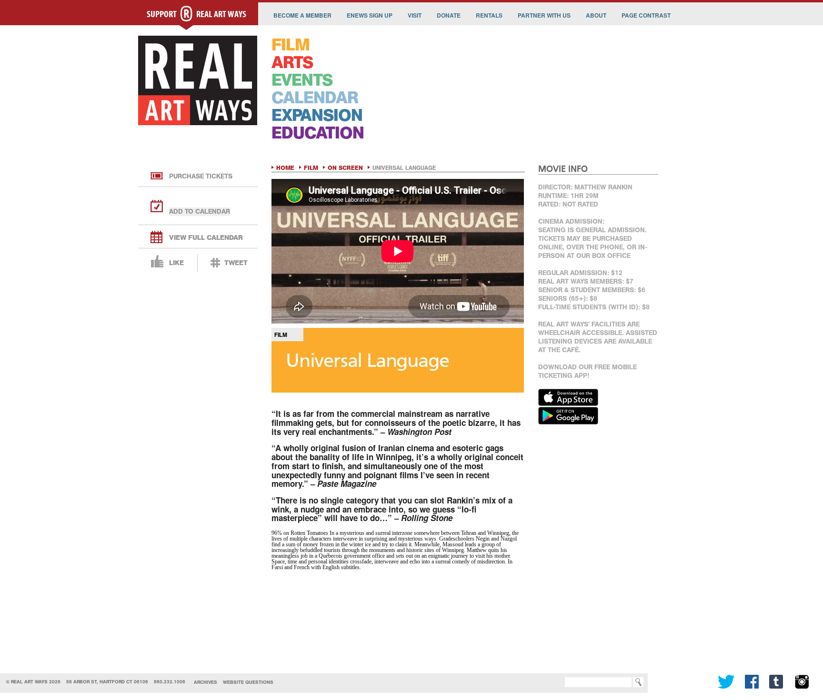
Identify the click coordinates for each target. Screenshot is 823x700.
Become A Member (302, 15)
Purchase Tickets (200, 176)
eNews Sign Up (369, 15)
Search (550, 682)
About (596, 15)
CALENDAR (314, 98)
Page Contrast (646, 15)
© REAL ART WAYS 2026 (33, 682)
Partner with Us (544, 15)
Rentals (489, 15)
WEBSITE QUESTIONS (248, 682)
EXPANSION (316, 115)
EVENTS (301, 80)
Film (311, 168)
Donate (449, 15)
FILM (290, 45)
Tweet (236, 263)
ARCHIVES (205, 682)
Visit (415, 15)
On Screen (345, 168)
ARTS (292, 62)
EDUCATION (317, 133)
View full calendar (206, 238)
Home (285, 168)
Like (176, 263)
